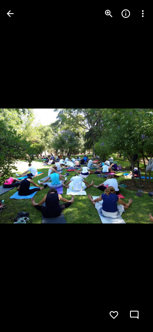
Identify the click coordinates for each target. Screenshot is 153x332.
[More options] (142, 13)
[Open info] (125, 13)
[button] (24, 166)
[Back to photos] (10, 13)
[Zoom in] (108, 13)
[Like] (114, 315)
